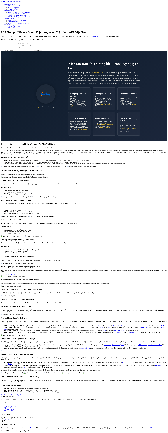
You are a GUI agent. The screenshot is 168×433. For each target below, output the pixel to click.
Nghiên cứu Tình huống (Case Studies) (18, 23)
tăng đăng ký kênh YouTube (79, 123)
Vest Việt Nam (143, 327)
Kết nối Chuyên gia (9, 25)
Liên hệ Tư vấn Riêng (14, 26)
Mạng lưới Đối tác (13, 9)
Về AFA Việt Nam (9, 4)
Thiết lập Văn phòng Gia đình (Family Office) (20, 17)
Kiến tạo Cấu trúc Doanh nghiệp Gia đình (19, 14)
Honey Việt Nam (161, 326)
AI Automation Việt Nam (155, 345)
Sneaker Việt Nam (119, 330)
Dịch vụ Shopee (126, 128)
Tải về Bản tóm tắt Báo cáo (8, 274)
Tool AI (150, 428)
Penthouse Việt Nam (134, 332)
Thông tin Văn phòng (14, 28)
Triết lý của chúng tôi (10, 406)
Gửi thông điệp (38, 50)
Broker (25, 367)
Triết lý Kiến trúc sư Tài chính (16, 6)
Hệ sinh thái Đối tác (9, 411)
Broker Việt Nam (159, 365)
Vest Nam (100, 327)
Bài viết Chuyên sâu (13, 21)
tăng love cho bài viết (128, 103)
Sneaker (104, 330)
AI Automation (142, 345)
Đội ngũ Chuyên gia (13, 7)
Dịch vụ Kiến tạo (9, 10)
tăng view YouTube (78, 127)
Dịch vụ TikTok (105, 104)
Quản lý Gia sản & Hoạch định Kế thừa (19, 12)
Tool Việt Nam (31, 428)
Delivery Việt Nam (85, 348)
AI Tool (145, 428)
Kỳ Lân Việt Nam (127, 362)
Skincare (100, 326)
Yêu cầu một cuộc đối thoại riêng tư (11, 395)
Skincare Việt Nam (118, 326)
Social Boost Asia (96, 73)
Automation (107, 345)
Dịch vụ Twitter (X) (107, 124)
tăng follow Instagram (125, 99)
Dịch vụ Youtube (82, 129)
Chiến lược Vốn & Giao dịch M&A (17, 15)
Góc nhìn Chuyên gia (10, 18)
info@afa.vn (94, 36)
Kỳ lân (10, 364)
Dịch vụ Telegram (105, 127)
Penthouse (119, 332)
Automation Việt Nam (118, 345)
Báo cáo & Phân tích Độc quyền (17, 20)
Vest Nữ (110, 327)
